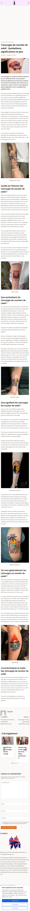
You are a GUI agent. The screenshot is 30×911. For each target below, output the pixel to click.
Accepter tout (15, 900)
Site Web (3, 818)
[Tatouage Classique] (15, 3)
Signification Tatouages (7, 42)
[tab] (12, 763)
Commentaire (5, 782)
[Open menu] (1, 3)
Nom (3, 804)
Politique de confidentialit (7, 885)
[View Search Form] (28, 3)
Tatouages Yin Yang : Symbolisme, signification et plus (24, 720)
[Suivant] (26, 749)
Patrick (4, 55)
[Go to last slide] (4, 749)
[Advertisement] (15, 21)
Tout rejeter (15, 908)
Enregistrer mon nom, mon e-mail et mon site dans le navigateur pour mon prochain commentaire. (15, 823)
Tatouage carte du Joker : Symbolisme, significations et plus (7, 720)
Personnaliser (15, 904)
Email (3, 811)
